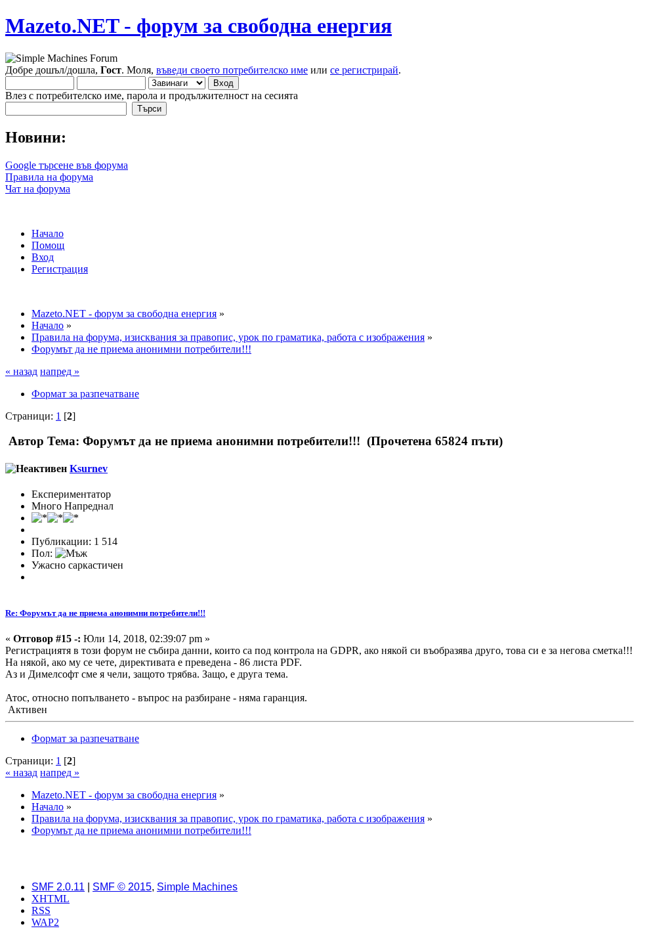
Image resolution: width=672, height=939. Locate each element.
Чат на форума (37, 188)
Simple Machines (197, 886)
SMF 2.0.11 (58, 886)
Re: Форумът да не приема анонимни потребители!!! (105, 613)
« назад (21, 371)
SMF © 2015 (122, 886)
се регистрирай (364, 70)
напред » (59, 371)
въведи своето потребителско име (232, 70)
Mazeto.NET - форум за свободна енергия (198, 25)
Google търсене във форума (66, 165)
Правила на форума (49, 177)
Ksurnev (89, 468)
